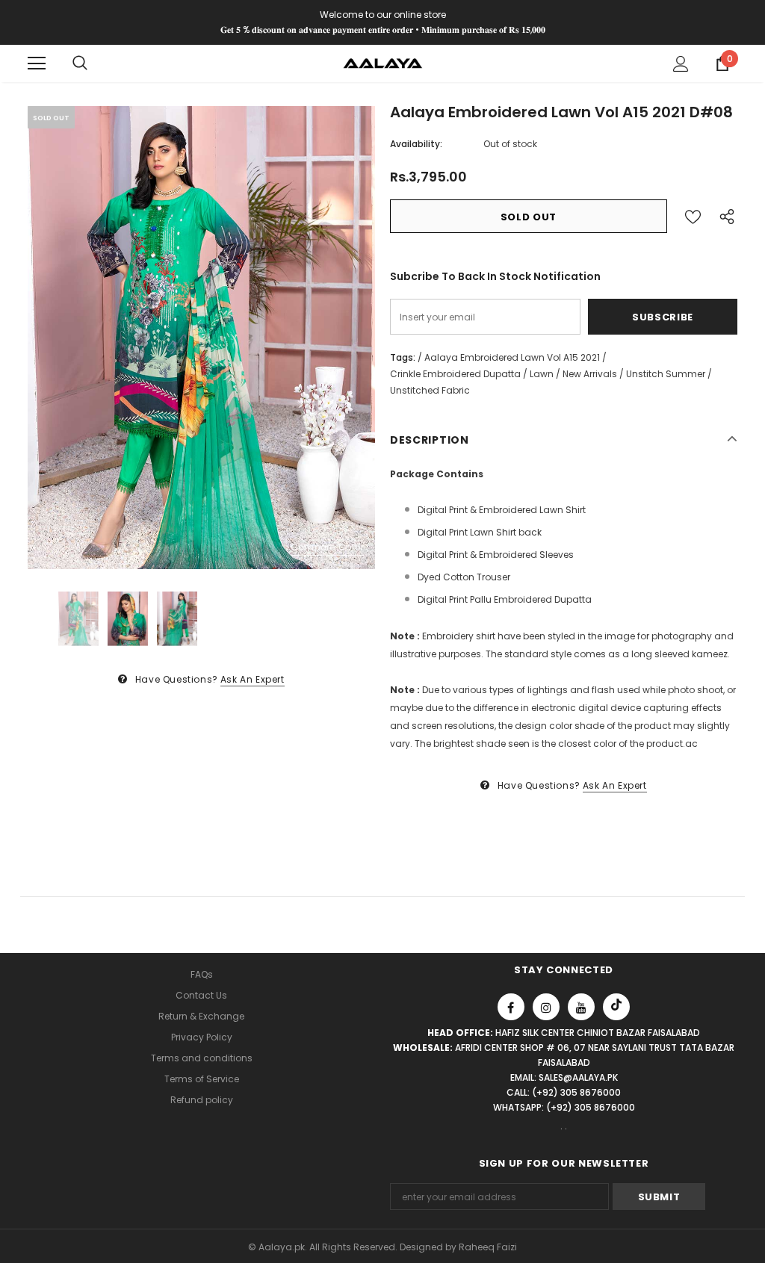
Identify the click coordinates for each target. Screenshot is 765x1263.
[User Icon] (681, 64)
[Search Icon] (79, 63)
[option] (201, 337)
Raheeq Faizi (488, 1247)
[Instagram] (546, 1006)
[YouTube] (581, 1006)
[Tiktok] (616, 1006)
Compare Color (327, 547)
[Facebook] (511, 1006)
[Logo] (383, 62)
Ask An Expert (252, 679)
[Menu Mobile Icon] (37, 63)
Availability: (416, 143)
